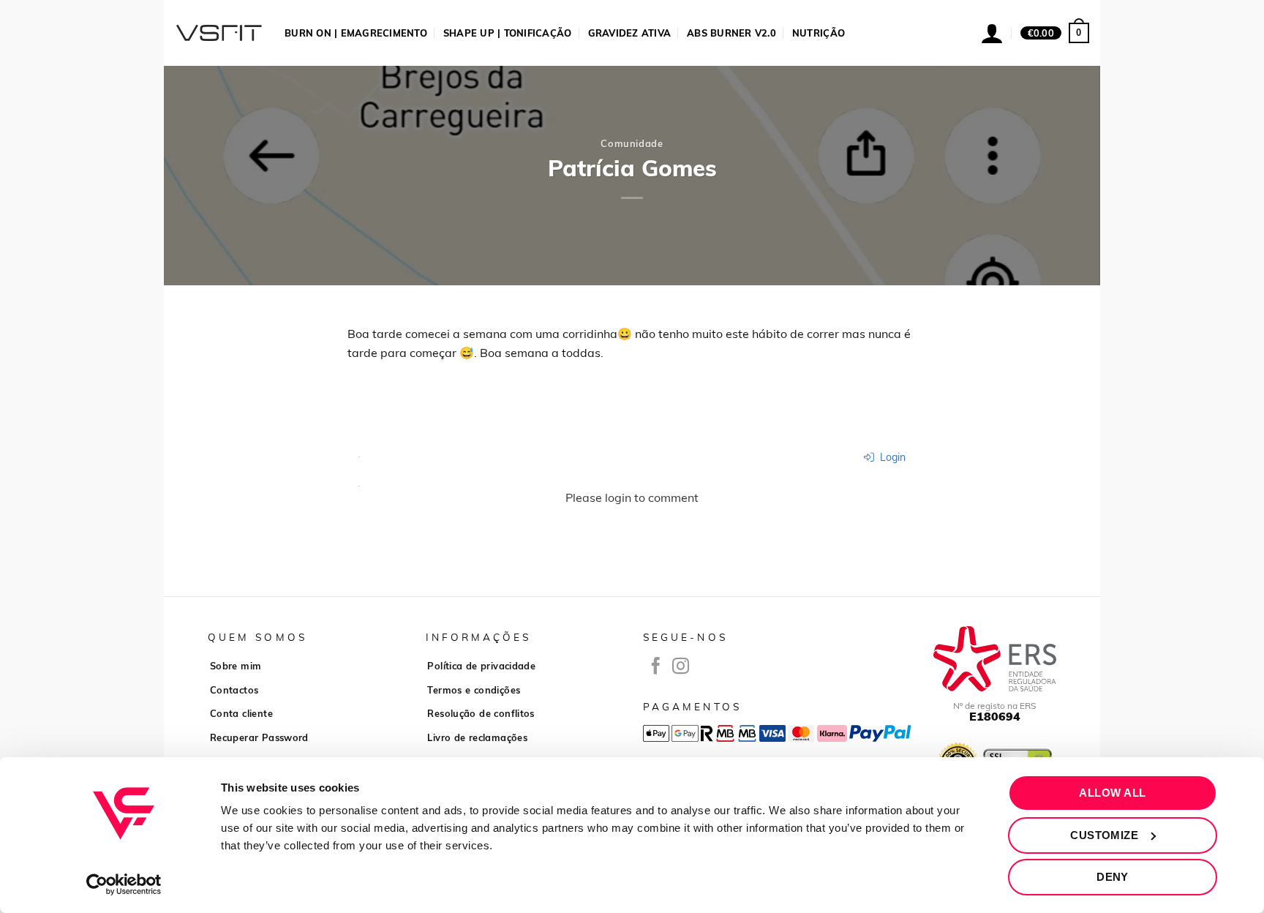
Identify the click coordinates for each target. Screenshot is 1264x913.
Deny (1112, 877)
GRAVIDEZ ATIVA (630, 33)
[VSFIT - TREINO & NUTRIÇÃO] (219, 33)
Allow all (1112, 792)
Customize (1104, 835)
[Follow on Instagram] (680, 667)
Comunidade (632, 143)
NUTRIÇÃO (818, 33)
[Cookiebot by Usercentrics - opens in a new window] (124, 884)
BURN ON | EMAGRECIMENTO (356, 33)
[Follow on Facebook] (655, 667)
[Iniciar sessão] (992, 33)
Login (891, 457)
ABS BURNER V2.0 (731, 33)
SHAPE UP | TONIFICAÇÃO (507, 33)
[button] (1054, 32)
